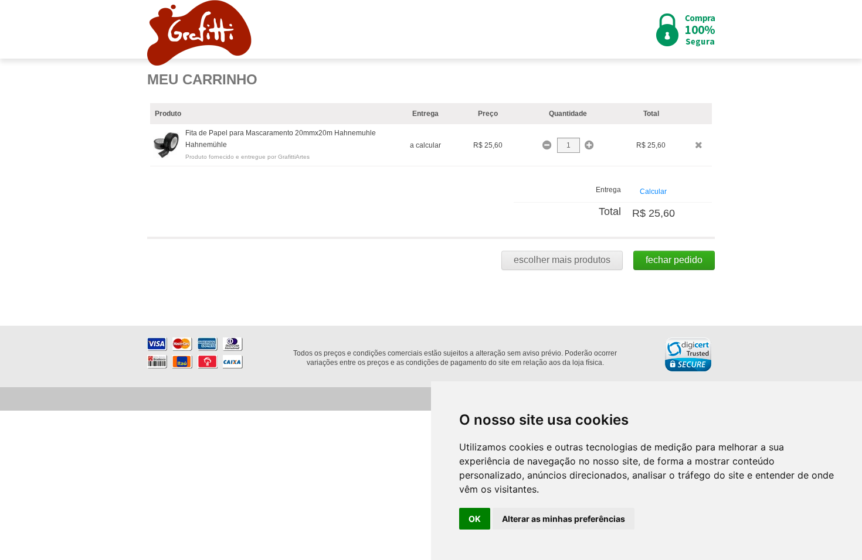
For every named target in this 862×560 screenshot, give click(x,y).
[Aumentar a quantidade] (589, 145)
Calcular (653, 191)
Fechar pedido (674, 260)
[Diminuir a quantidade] (548, 145)
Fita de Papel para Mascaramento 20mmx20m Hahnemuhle (280, 133)
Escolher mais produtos (562, 260)
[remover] (698, 145)
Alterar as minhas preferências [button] (563, 519)
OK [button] (475, 519)
